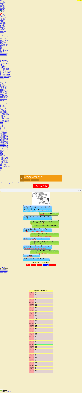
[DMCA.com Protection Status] (3, 390)
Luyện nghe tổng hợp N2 (5, 74)
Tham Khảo (52, 265)
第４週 (1, 124)
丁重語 (1, 154)
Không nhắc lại (35, 180)
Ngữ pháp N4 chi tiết (4, 139)
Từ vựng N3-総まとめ (4, 121)
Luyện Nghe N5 (3, 7)
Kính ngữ (2, 150)
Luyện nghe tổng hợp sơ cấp (5, 71)
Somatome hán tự (3, 95)
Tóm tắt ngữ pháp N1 (4, 148)
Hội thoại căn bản (3, 55)
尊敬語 (1, 151)
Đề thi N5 (2, 51)
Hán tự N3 (2, 94)
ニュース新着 (3, 165)
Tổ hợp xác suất (3, 38)
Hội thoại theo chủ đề (4, 61)
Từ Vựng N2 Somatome (4, 120)
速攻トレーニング (4, 40)
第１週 (1, 122)
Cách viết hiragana (3, 81)
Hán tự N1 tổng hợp (4, 106)
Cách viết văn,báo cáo (4, 160)
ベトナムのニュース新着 (5, 166)
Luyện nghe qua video (4, 77)
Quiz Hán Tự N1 (3, 108)
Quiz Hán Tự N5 (3, 88)
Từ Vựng (33, 265)
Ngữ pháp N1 (2, 29)
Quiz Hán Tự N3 (3, 99)
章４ (1, 169)
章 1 (1, 167)
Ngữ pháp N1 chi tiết (4, 149)
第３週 (1, 124)
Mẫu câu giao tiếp (3, 56)
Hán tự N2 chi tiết (3, 103)
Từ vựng (1, 109)
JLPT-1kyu (2, 32)
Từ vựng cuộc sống (3, 129)
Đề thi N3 (2, 58)
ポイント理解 (3, 42)
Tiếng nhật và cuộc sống (4, 158)
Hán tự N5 (2, 3)
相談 (1, 46)
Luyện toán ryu (3, 33)
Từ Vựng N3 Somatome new (4, 119)
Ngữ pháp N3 (2, 16)
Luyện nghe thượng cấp (4, 63)
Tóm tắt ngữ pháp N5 (4, 135)
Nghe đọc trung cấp (4, 62)
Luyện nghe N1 (3, 31)
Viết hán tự (2, 78)
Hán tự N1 (2, 27)
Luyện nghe (2, 49)
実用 (1, 48)
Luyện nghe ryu (3, 39)
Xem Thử (27, 180)
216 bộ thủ (2, 83)
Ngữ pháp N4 (2, 10)
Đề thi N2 (2, 64)
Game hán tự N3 (3, 17)
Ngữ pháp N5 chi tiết (4, 136)
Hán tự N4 (2, 9)
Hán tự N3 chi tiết (3, 97)
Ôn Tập (1, 156)
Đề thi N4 (2, 52)
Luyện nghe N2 (3, 24)
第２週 (1, 123)
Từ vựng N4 (2, 10)
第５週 (1, 125)
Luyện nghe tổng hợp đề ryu (5, 76)
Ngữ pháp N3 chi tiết (4, 142)
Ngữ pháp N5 (2, 5)
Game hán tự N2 (3, 23)
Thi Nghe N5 (2, 267)
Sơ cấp (1, 80)
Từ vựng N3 (2, 15)
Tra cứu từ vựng (3, 110)
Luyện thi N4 (2, 8)
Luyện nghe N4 (3, 12)
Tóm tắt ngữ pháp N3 (4, 141)
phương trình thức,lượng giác (4, 34)
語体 (1, 152)
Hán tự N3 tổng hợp (4, 96)
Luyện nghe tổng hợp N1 (5, 75)
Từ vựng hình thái (3, 130)
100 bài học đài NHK (4, 56)
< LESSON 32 (35, 262)
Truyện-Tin (2, 163)
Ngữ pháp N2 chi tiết (4, 146)
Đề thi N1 (2, 65)
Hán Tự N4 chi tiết (3, 91)
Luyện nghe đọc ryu (4, 44)
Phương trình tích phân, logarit (4, 37)
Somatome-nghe (3, 59)
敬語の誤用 (2, 155)
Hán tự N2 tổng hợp (4, 102)
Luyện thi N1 (2, 26)
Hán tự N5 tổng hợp (4, 85)
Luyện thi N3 (2, 13)
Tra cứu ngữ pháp (3, 132)
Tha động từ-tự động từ (4, 114)
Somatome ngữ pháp (4, 143)
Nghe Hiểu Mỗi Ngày (4, 53)
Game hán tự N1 (3, 30)
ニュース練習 (3, 164)
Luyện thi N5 (2, 2)
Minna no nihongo (3, 54)
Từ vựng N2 (2, 21)
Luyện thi (2, 1)
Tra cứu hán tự (3, 78)
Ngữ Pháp (39, 265)
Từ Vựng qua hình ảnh (4, 113)
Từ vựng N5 (2, 4)
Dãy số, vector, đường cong (5, 35)
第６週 (1, 126)
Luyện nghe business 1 (4, 68)
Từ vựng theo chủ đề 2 (4, 162)
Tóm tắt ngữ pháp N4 (4, 138)
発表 (1, 47)
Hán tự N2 (2, 20)
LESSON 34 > (45, 262)
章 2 (1, 168)
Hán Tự (28, 265)
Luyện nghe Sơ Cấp (4, 50)
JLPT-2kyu (2, 25)
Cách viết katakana (3, 82)
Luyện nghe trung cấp (4, 57)
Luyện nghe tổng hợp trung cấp (5, 73)
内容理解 (2, 41)
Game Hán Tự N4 (3, 11)
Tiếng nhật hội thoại (4, 157)
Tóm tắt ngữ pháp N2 (4, 145)
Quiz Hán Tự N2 (3, 101)
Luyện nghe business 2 (4, 69)
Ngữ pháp (2, 131)
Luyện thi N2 (2, 19)
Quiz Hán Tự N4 (3, 93)
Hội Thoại (45, 265)
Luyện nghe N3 (3, 18)
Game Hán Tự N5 (3, 6)
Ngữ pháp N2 (2, 22)
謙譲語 (1, 153)
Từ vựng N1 (2, 28)
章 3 (1, 169)
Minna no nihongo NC (4, 112)
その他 (1, 43)
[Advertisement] (10, 281)
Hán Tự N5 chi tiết (3, 86)
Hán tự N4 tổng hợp (4, 90)
